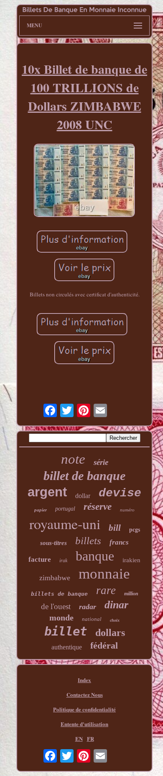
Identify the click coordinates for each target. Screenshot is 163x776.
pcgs (134, 530)
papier (40, 509)
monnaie (104, 574)
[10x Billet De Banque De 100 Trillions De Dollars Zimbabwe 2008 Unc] (84, 181)
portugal (65, 509)
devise (120, 493)
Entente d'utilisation (84, 724)
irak (63, 560)
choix (115, 620)
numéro (127, 509)
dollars (110, 632)
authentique (66, 647)
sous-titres (53, 543)
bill (115, 528)
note (73, 459)
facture (39, 559)
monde (61, 617)
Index (84, 680)
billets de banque (59, 594)
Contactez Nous (84, 694)
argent (47, 492)
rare (106, 590)
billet (65, 631)
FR (90, 738)
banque (95, 555)
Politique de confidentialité (84, 709)
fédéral (104, 645)
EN (79, 738)
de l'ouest (56, 606)
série (101, 462)
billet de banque (84, 476)
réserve (98, 506)
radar (87, 606)
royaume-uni (64, 523)
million (131, 594)
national (92, 619)
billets (88, 540)
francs (119, 542)
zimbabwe (54, 578)
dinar (116, 605)
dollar (82, 495)
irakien (131, 560)
